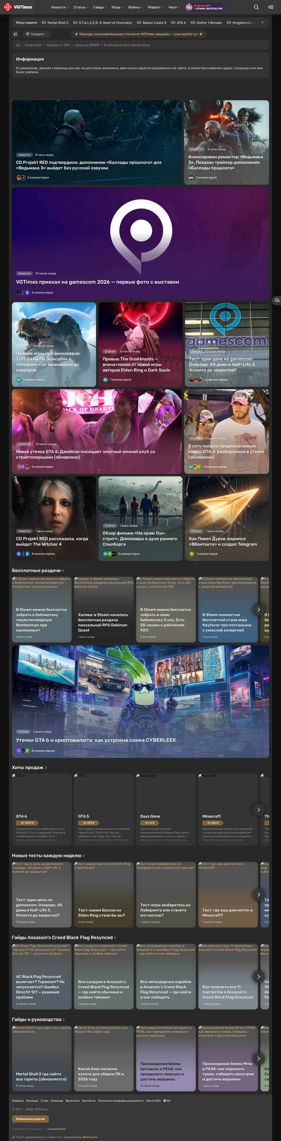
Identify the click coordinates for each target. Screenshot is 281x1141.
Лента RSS (153, 1101)
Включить (90, 1137)
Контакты (89, 1101)
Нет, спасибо (159, 45)
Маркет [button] (154, 7)
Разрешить (127, 45)
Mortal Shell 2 (58, 23)
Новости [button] (58, 7)
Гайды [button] (98, 7)
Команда (57, 1101)
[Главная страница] (17, 7)
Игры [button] (116, 7)
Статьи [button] (79, 7)
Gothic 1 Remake (209, 23)
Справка (18, 1101)
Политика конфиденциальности (121, 1101)
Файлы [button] (134, 7)
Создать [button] (37, 34)
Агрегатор (33, 45)
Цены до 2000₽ (87, 45)
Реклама (32, 1101)
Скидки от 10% (58, 45)
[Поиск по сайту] (256, 7)
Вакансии (73, 1101)
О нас (44, 1101)
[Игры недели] (262, 22)
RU (168, 1101)
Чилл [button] (172, 7)
